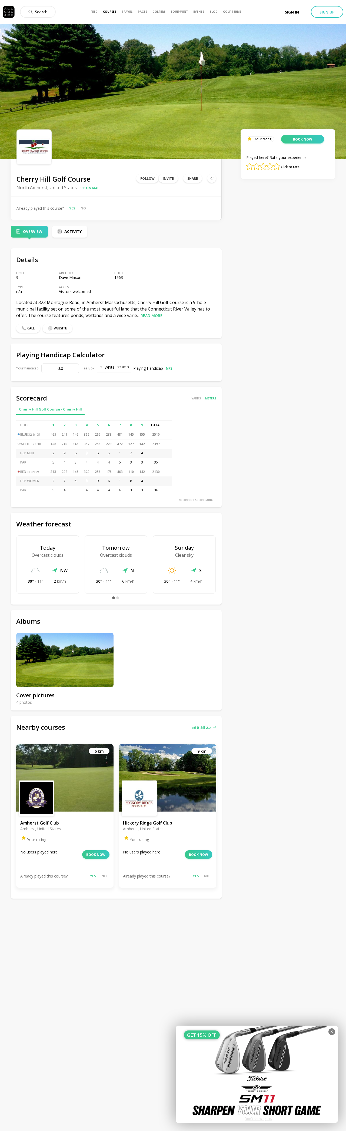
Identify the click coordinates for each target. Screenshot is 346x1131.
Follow (147, 178)
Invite (168, 178)
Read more (151, 315)
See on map (89, 188)
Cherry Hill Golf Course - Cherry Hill (50, 409)
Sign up (327, 12)
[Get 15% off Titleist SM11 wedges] (257, 1074)
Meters (210, 398)
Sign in (292, 12)
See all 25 (201, 727)
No (83, 208)
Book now (95, 854)
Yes (72, 208)
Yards (196, 398)
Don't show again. (258, 1118)
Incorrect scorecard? (196, 500)
